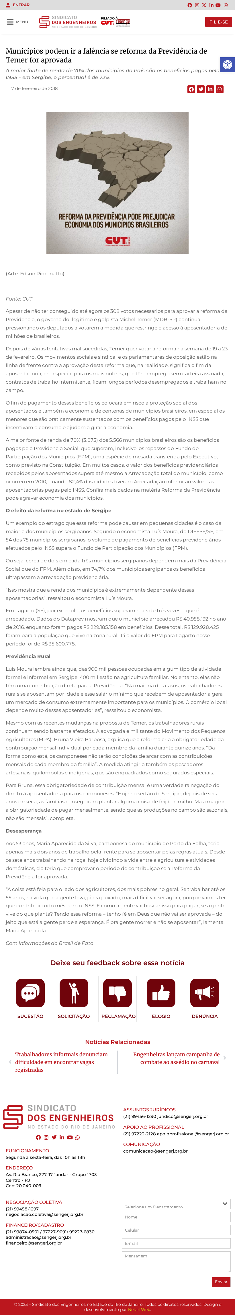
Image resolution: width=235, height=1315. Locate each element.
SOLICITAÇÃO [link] (74, 1016)
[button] (191, 89)
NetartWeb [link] (139, 1309)
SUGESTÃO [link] (30, 1016)
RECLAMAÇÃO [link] (118, 1016)
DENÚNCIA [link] (205, 1016)
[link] (227, 64)
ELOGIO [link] (161, 1016)
